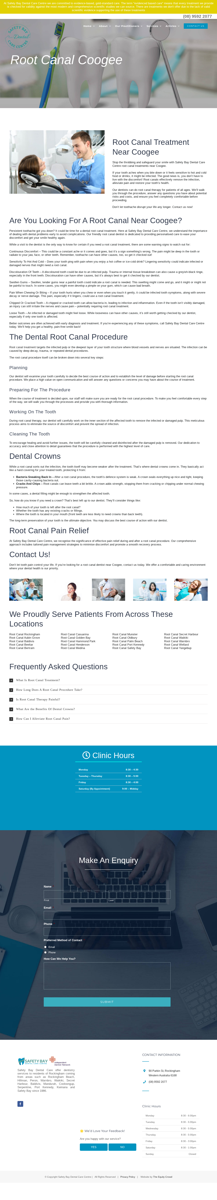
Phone (49, 924)
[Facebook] (20, 1104)
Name (49, 886)
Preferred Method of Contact (64, 940)
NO (122, 1147)
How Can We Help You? (59, 958)
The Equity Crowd (162, 1176)
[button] (108, 680)
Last (111, 900)
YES (93, 1147)
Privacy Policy (127, 1176)
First (46, 900)
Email (49, 907)
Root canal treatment (22, 347)
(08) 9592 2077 (197, 16)
